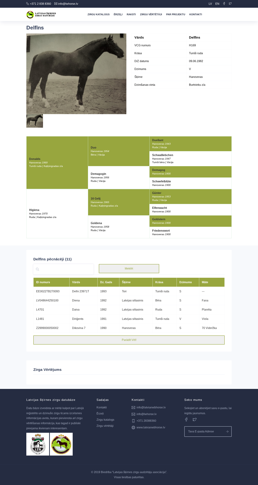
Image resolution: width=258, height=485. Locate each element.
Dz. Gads (106, 282)
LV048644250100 (47, 300)
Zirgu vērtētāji (151, 14)
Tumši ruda (162, 291)
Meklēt (129, 268)
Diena (76, 300)
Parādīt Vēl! (129, 339)
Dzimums (185, 282)
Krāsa (159, 282)
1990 (103, 327)
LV (210, 3)
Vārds (76, 282)
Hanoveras (129, 327)
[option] (76, 73)
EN (217, 3)
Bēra (158, 300)
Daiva (76, 309)
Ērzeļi (118, 14)
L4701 (40, 309)
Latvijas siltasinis (132, 300)
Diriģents (77, 318)
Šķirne (126, 282)
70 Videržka (209, 327)
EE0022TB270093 (47, 291)
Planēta (206, 309)
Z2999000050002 (47, 327)
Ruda (158, 309)
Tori (124, 291)
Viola (205, 318)
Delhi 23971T (80, 291)
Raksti (131, 14)
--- (203, 291)
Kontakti (195, 14)
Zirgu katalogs (99, 14)
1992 (103, 300)
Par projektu (175, 14)
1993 (103, 291)
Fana (205, 300)
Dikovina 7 (78, 327)
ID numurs (43, 282)
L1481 (40, 318)
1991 (103, 318)
